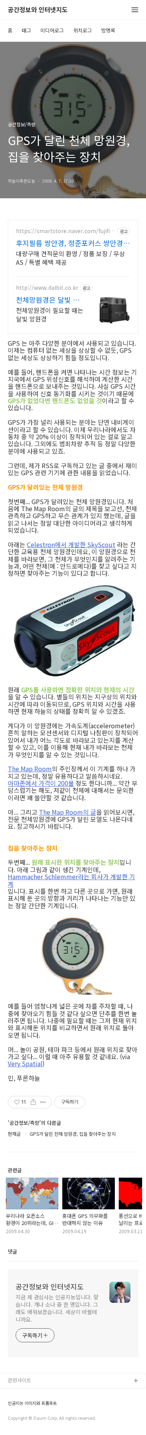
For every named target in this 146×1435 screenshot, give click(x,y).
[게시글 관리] (43, 1102)
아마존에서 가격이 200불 (41, 783)
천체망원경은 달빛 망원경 (47, 299)
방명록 (108, 30)
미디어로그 (52, 30)
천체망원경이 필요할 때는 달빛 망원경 (49, 314)
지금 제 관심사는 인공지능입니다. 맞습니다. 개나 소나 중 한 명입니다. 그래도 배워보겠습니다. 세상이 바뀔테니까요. (57, 1308)
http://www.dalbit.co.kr (47, 287)
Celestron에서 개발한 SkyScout (71, 544)
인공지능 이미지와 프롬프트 (32, 1403)
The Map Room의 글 (67, 811)
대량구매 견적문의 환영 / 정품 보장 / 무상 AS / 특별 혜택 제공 (70, 257)
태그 (26, 30)
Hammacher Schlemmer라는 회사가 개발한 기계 (71, 880)
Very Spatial (25, 1063)
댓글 (12, 1251)
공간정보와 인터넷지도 (38, 10)
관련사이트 (19, 1380)
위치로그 (82, 30)
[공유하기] (33, 1102)
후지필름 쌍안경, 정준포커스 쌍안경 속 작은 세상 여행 (69, 243)
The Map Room (30, 768)
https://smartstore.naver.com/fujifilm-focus (63, 231)
